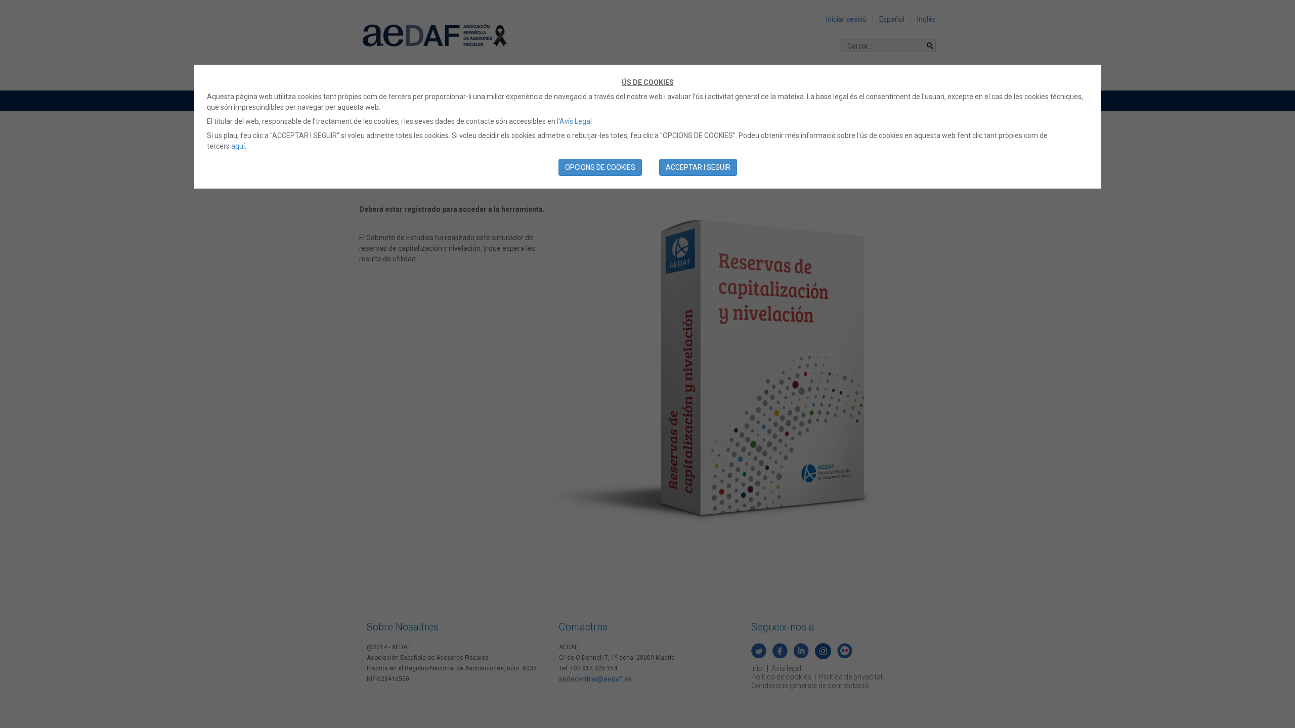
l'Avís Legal (574, 121)
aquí (238, 146)
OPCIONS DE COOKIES (600, 167)
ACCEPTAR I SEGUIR (698, 167)
